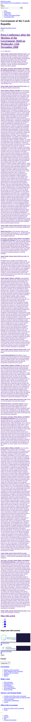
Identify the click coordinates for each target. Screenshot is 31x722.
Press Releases (8, 685)
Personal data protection (10, 720)
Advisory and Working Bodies (12, 15)
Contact (6, 715)
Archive (6, 702)
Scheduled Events (8, 683)
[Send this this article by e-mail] (5, 624)
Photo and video (8, 689)
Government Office (9, 17)
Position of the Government (11, 673)
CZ (1, 4)
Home (5, 11)
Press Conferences (9, 686)
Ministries (6, 674)
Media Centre (7, 14)
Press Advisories (8, 682)
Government (7, 12)
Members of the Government (11, 670)
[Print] (5, 627)
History (6, 676)
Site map (6, 717)
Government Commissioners (11, 700)
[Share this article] (5, 620)
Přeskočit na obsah (5, 1)
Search (2, 8)
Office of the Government (9, 705)
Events (6, 710)
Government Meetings (10, 688)
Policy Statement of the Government (13, 671)
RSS (5, 718)
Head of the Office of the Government (14, 708)
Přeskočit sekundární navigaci (8, 28)
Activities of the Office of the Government (15, 696)
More (2, 655)
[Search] (21, 8)
